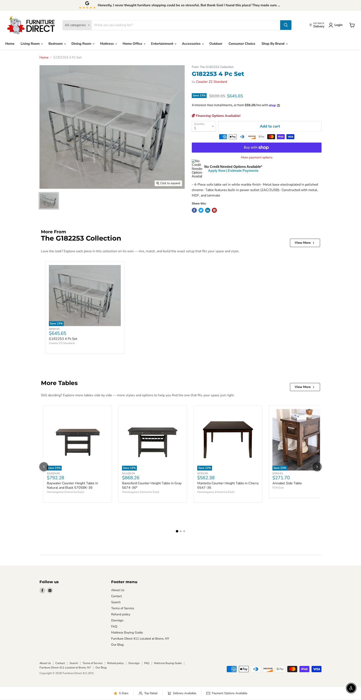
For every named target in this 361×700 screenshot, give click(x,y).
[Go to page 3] (184, 531)
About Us (117, 590)
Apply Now (216, 170)
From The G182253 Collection (213, 67)
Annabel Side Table (287, 483)
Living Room (31, 43)
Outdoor (215, 43)
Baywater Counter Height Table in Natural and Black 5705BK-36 (72, 485)
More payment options (256, 157)
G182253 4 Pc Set (63, 339)
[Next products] (317, 466)
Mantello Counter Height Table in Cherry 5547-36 (228, 485)
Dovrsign (117, 620)
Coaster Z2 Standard (211, 81)
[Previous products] (43, 466)
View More (303, 243)
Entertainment (162, 43)
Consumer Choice (242, 43)
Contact (116, 596)
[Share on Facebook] (194, 210)
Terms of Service (122, 608)
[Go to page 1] (177, 531)
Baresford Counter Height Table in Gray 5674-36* (152, 485)
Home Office (133, 43)
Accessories (191, 43)
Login (338, 25)
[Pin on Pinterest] (214, 210)
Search (116, 602)
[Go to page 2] (181, 531)
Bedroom (56, 43)
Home (9, 43)
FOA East (278, 488)
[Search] (285, 25)
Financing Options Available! (217, 115)
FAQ (114, 626)
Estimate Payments (243, 170)
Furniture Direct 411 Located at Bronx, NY (140, 638)
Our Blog (117, 645)
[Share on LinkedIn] (207, 210)
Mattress (107, 43)
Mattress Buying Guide (127, 632)
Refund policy (120, 614)
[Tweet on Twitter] (200, 210)
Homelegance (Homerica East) (65, 492)
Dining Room (81, 43)
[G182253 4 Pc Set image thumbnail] (48, 201)
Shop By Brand (273, 43)
